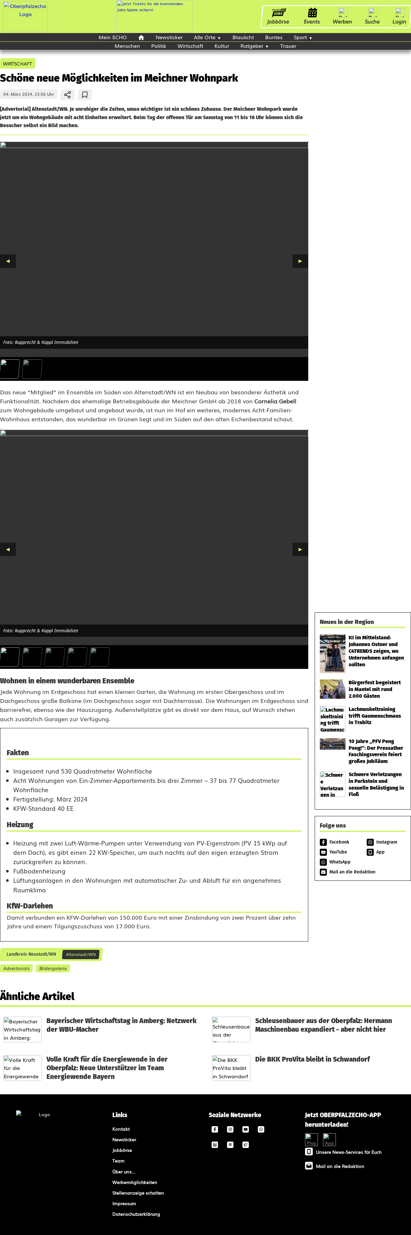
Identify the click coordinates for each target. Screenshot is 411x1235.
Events (312, 21)
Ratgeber (251, 45)
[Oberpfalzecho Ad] (155, 16)
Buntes (274, 37)
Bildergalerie (53, 968)
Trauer (288, 45)
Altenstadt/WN (81, 954)
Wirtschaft (190, 45)
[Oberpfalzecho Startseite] (25, 30)
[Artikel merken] (84, 94)
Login (399, 21)
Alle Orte (204, 37)
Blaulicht (243, 37)
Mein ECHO (113, 37)
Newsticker (169, 37)
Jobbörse (278, 21)
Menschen (127, 45)
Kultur (221, 45)
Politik (158, 45)
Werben (343, 21)
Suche (372, 21)
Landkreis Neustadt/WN (31, 954)
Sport (300, 37)
